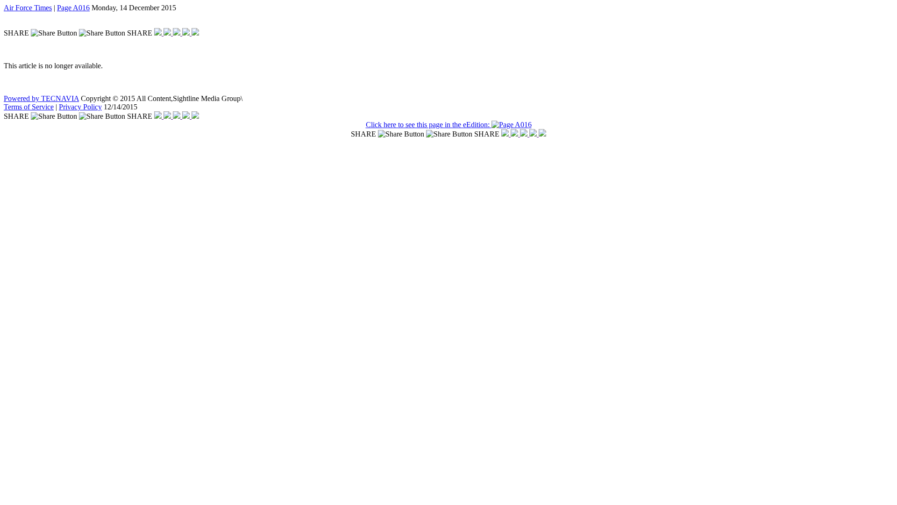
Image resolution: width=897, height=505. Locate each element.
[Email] (187, 33)
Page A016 (73, 8)
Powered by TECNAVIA (41, 98)
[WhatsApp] (177, 33)
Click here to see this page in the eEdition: (428, 125)
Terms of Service (29, 107)
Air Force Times (28, 8)
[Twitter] (168, 33)
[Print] (195, 33)
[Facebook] (159, 33)
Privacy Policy (80, 107)
